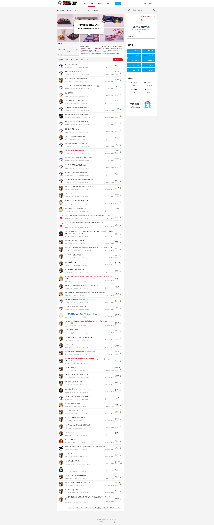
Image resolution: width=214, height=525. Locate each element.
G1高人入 (68, 344)
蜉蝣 (116, 440)
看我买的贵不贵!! (73, 490)
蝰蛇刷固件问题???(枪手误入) (74, 382)
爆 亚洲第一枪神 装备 (71, 64)
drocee (116, 382)
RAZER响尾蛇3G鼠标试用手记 (77, 299)
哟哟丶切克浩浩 (142, 29)
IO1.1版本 (71, 262)
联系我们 (114, 519)
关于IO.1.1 (71, 432)
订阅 (154, 16)
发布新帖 (117, 60)
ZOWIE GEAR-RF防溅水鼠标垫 (74, 374)
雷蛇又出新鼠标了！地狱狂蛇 (76, 240)
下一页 (117, 507)
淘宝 (99, 3)
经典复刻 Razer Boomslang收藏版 (75, 136)
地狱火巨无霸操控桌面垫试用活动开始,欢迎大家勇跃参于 (82, 222)
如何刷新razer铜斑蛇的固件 (76, 351)
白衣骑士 (117, 270)
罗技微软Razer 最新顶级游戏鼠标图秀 (76, 172)
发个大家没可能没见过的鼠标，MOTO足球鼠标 (79, 158)
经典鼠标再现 (69, 93)
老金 (116, 166)
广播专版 (148, 92)
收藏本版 (146, 16)
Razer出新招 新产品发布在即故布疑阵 (76, 107)
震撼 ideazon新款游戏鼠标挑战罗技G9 (76, 122)
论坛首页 (62, 10)
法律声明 (104, 519)
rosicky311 (117, 202)
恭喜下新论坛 (69, 194)
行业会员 (86, 10)
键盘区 (134, 85)
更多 (82, 59)
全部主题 (61, 59)
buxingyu (117, 158)
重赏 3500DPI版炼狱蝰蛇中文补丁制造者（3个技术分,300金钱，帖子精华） (90, 276)
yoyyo (116, 122)
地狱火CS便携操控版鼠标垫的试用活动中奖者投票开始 (81, 215)
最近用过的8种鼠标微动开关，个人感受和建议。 (82, 358)
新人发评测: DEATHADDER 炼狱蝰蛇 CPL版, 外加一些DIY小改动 (87, 321)
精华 (77, 59)
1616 (86, 507)
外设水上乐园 (148, 85)
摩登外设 (117, 498)
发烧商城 (95, 10)
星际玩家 (117, 375)
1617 (90, 507)
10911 (116, 490)
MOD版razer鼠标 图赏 (74, 396)
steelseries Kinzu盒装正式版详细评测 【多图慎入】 (83, 292)
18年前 (116, 66)
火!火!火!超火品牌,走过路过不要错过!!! (79, 425)
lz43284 (116, 224)
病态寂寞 (117, 286)
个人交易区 (134, 82)
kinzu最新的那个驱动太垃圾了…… (78, 100)
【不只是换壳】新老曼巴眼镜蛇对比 (88, 50)
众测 (107, 3)
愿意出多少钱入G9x (74, 461)
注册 (150, 3)
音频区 (134, 92)
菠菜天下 (77, 10)
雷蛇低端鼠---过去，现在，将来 (77, 314)
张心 (116, 248)
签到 (118, 3)
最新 (67, 59)
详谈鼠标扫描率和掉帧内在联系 (77, 150)
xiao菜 (116, 307)
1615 (81, 507)
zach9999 (117, 293)
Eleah (116, 233)
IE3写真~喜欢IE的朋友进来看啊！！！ (76, 306)
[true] (155, 10)
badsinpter (117, 338)
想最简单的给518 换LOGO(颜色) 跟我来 (76, 114)
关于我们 (99, 519)
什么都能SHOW (148, 89)
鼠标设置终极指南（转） (72, 129)
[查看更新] (86, 59)
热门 (72, 59)
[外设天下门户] (67, 2)
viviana (116, 447)
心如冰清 (117, 79)
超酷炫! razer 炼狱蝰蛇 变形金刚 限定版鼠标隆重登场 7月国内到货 (87, 247)
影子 (116, 216)
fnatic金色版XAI (72, 208)
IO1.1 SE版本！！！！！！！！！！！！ (80, 389)
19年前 (116, 301)
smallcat (117, 345)
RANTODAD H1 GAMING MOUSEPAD (76, 201)
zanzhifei (117, 187)
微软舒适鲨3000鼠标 (74, 403)
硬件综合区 (134, 89)
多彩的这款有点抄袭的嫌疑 (73, 71)
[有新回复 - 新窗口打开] (120, 66)
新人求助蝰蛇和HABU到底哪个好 (78, 482)
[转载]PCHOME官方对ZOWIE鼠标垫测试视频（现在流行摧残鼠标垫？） (86, 446)
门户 (84, 3)
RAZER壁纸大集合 (73, 255)
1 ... (70, 507)
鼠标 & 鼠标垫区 (141, 27)
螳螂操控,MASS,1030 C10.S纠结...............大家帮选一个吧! (82, 285)
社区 (92, 3)
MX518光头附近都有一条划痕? (74, 337)
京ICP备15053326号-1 (108, 522)
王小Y (116, 173)
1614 (77, 507)
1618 (95, 507)
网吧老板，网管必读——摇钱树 (77, 475)
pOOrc (116, 300)
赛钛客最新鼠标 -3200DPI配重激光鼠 (76, 143)
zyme (116, 469)
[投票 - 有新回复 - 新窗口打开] (121, 463)
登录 (145, 3)
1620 (104, 507)
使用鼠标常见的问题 (84, 46)
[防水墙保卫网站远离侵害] (114, 522)
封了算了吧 (71, 454)
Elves (116, 360)
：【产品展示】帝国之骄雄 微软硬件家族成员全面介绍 (81, 86)
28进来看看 (71, 439)
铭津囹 (116, 330)
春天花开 (117, 476)
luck (116, 425)
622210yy (117, 397)
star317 (116, 278)
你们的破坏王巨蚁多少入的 (73, 410)
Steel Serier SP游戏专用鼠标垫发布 (75, 165)
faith (116, 65)
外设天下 (101, 522)
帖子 (128, 10)
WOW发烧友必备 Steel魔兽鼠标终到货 (79, 186)
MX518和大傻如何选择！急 (76, 269)
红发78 (116, 404)
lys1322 (136, 29)
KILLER (116, 130)
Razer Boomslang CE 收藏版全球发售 (76, 78)
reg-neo (116, 241)
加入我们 (109, 519)
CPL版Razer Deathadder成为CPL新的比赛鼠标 (79, 179)
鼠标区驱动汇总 (105, 52)
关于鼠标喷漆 (72, 367)
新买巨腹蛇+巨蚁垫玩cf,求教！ (77, 418)
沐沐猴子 (148, 29)
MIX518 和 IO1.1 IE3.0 (71, 330)
